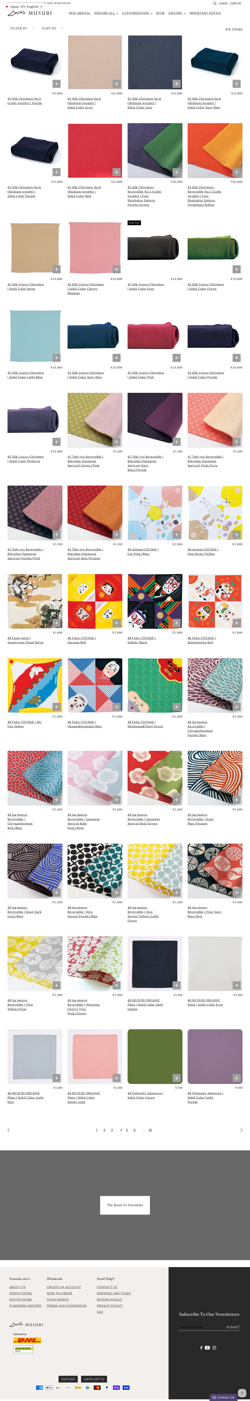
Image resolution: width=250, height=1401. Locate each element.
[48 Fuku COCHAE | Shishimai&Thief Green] (155, 685)
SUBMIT (233, 1327)
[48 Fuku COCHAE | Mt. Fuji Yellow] (35, 685)
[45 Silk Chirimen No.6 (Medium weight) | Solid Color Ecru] (95, 62)
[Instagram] (214, 1347)
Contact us (107, 1287)
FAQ (100, 1312)
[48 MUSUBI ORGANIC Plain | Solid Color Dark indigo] (155, 963)
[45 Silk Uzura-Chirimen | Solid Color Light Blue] (35, 336)
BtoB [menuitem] (160, 13)
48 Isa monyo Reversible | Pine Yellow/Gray (20, 1004)
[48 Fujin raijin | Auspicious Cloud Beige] (35, 601)
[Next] (241, 1130)
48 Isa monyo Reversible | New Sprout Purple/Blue (83, 912)
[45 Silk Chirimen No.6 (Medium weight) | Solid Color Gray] (155, 62)
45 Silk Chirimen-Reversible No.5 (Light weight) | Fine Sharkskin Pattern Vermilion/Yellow (204, 196)
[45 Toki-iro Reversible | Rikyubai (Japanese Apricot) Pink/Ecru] (215, 420)
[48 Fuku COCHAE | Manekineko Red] (215, 601)
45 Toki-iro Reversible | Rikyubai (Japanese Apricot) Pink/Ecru (205, 461)
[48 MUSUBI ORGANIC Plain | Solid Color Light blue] (35, 1056)
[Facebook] (201, 1347)
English (68, 1379)
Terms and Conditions (67, 1306)
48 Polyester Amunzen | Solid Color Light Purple (205, 1097)
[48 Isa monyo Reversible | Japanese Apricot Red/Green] (155, 778)
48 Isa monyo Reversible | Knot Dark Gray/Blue (25, 912)
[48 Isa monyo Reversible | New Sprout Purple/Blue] (95, 871)
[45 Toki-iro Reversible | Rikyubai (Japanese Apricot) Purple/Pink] (35, 513)
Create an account (64, 1287)
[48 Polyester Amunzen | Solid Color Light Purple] (215, 1056)
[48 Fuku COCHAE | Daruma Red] (95, 601)
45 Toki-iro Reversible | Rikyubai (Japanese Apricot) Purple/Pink (25, 554)
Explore (176, 13)
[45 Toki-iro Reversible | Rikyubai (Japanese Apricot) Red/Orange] (95, 513)
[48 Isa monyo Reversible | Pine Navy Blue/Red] (215, 871)
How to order (59, 1293)
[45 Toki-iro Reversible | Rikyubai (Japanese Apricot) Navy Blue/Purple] (155, 420)
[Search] (215, 3)
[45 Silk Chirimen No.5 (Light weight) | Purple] (35, 62)
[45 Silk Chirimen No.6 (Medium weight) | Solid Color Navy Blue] (215, 62)
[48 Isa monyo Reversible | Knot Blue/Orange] (215, 778)
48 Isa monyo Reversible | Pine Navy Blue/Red (204, 912)
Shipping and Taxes (114, 1293)
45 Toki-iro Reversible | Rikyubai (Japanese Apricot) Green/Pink (85, 461)
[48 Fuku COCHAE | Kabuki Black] (155, 601)
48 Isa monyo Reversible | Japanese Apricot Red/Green (144, 819)
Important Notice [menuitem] (205, 13)
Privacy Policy (110, 1306)
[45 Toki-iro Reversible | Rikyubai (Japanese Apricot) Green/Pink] (95, 420)
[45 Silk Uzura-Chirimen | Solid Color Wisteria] (35, 420)
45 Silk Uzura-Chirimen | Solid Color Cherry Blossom (86, 288)
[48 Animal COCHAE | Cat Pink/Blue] (155, 513)
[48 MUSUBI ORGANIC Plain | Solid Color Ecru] (215, 963)
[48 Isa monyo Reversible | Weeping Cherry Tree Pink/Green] (95, 963)
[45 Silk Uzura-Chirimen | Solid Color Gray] (155, 247)
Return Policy (109, 1299)
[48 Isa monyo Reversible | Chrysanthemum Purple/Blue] (215, 685)
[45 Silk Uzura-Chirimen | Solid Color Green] (215, 247)
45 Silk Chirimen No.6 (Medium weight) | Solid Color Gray (144, 103)
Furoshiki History (25, 1306)
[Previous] (9, 1130)
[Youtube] (207, 1347)
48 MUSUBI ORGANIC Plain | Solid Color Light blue (26, 1097)
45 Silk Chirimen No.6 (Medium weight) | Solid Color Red (84, 191)
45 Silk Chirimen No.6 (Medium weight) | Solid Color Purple (24, 191)
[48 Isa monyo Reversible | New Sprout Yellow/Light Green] (155, 871)
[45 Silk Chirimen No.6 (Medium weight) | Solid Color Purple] (35, 150)
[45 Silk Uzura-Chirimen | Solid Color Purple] (215, 336)
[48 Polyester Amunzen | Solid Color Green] (155, 1056)
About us (17, 1287)
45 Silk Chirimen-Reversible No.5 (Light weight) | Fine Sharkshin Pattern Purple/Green (144, 196)
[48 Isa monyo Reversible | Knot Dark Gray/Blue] (35, 871)
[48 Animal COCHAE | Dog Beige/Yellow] (215, 513)
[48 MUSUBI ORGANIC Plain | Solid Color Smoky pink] (95, 1056)
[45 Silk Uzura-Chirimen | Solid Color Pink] (155, 336)
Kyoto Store (20, 1299)
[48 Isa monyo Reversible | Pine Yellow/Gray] (35, 963)
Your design (58, 1299)
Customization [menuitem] (136, 13)
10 (150, 1130)
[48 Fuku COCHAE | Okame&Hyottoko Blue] (95, 685)
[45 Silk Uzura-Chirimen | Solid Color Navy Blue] (95, 336)
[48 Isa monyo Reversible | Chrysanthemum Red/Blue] (35, 778)
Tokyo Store (20, 1293)
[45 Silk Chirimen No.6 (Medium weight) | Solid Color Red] (95, 150)
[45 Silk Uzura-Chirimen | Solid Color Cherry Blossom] (95, 247)
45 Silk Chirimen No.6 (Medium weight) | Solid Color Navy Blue (204, 103)
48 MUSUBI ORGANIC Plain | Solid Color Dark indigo (145, 1004)
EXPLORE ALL (105, 13)
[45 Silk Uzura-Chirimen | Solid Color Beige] (35, 247)
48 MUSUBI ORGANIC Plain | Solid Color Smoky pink (84, 1097)
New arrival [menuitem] (80, 13)
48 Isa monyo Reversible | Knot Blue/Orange (201, 819)
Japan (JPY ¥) (94, 1379)
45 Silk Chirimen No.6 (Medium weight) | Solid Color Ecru (84, 103)
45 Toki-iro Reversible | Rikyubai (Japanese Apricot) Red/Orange (85, 554)
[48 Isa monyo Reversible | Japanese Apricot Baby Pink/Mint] (95, 778)
